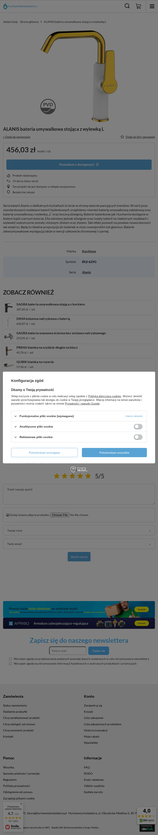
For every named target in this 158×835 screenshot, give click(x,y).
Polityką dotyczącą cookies (104, 396)
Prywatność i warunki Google (82, 403)
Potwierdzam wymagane (44, 452)
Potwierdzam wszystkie (114, 452)
